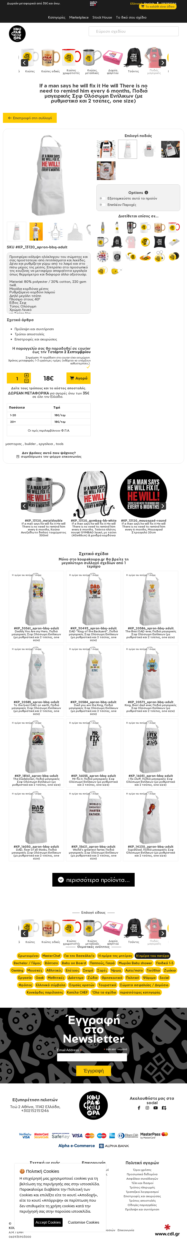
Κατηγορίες (56, 17)
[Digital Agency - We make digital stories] (167, 1230)
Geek (40, 978)
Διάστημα (76, 978)
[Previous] (24, 62)
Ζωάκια (170, 970)
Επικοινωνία (93, 1163)
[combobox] (134, 31)
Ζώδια (92, 978)
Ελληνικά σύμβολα (50, 985)
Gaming (17, 970)
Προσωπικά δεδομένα (142, 1174)
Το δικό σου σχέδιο (131, 17)
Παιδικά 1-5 (164, 963)
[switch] (102, 198)
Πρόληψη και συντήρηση (34, 329)
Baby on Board (74, 963)
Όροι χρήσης (142, 1170)
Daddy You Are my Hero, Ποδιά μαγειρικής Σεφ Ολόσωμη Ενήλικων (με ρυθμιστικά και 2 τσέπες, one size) (36, 634)
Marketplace (79, 17)
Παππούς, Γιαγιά (102, 963)
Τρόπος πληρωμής (142, 1187)
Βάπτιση (51, 963)
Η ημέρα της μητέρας (115, 956)
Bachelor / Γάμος (27, 963)
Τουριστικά (107, 985)
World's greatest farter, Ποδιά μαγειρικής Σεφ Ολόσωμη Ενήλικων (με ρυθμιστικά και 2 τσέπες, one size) (93, 852)
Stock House (102, 17)
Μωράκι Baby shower (135, 963)
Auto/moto (134, 970)
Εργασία (25, 978)
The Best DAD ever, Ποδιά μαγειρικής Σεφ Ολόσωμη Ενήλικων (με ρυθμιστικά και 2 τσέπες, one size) (150, 633)
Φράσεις (25, 985)
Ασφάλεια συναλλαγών (142, 1178)
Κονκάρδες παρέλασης (45, 992)
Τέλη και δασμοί (142, 1183)
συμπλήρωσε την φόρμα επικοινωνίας (50, 456)
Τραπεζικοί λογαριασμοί (142, 1192)
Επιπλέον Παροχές (122, 204)
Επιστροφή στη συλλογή (32, 118)
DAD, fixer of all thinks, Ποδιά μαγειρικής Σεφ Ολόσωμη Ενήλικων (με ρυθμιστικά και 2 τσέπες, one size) (36, 852)
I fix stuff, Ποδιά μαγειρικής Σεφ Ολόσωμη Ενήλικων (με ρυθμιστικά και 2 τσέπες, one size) (150, 780)
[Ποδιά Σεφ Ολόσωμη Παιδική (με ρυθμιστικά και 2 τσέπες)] (170, 149)
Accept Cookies (48, 1222)
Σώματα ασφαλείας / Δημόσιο (144, 985)
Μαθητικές (56, 978)
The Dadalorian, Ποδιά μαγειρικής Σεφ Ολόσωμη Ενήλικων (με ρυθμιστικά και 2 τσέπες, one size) (36, 780)
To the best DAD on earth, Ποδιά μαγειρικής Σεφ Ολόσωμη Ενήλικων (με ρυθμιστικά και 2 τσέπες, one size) (36, 708)
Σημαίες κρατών (81, 985)
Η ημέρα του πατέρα (152, 956)
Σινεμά (88, 970)
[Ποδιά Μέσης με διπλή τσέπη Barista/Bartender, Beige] (106, 170)
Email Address (69, 1050)
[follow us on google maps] (163, 1107)
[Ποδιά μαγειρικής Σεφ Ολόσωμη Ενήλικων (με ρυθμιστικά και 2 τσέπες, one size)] (127, 149)
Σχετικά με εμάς (45, 1163)
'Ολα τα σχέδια (104, 992)
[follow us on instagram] (147, 1107)
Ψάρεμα (149, 978)
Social (164, 978)
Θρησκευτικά (112, 978)
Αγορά (81, 378)
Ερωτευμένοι (28, 956)
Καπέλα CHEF (77, 992)
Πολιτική (132, 978)
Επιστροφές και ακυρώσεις (36, 339)
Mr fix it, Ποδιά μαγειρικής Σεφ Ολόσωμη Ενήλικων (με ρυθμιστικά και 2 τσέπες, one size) (93, 780)
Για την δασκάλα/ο (79, 956)
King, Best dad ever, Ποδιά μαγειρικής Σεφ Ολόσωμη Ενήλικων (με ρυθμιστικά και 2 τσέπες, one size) (151, 706)
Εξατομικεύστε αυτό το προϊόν (132, 198)
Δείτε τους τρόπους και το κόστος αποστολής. (48, 388)
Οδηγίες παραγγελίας (142, 1205)
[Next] (162, 62)
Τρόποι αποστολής (30, 334)
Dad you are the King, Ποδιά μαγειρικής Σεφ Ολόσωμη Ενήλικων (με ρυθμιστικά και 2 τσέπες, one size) (93, 708)
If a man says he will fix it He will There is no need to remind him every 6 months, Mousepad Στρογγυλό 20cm (136, 526)
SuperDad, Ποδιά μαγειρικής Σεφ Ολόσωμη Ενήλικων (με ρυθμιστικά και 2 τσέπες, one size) (150, 851)
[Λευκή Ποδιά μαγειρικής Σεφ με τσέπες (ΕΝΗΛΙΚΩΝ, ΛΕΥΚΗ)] (106, 149)
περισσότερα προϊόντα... (97, 879)
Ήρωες (116, 970)
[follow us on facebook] (139, 1107)
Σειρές (102, 970)
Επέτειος (72, 970)
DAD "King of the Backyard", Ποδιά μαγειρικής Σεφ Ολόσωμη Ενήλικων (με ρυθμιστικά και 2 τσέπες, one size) (93, 634)
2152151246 (168, 3)
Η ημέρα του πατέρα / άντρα (26, 575)
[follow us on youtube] (155, 1107)
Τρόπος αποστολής (142, 1200)
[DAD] (93, 599)
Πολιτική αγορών (142, 1163)
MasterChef (51, 956)
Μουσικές (34, 970)
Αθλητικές (54, 970)
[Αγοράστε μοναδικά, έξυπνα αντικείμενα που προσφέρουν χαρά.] (17, 33)
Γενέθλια (153, 970)
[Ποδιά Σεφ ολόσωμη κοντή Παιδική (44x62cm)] (149, 149)
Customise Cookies (83, 1222)
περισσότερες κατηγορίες (140, 992)
